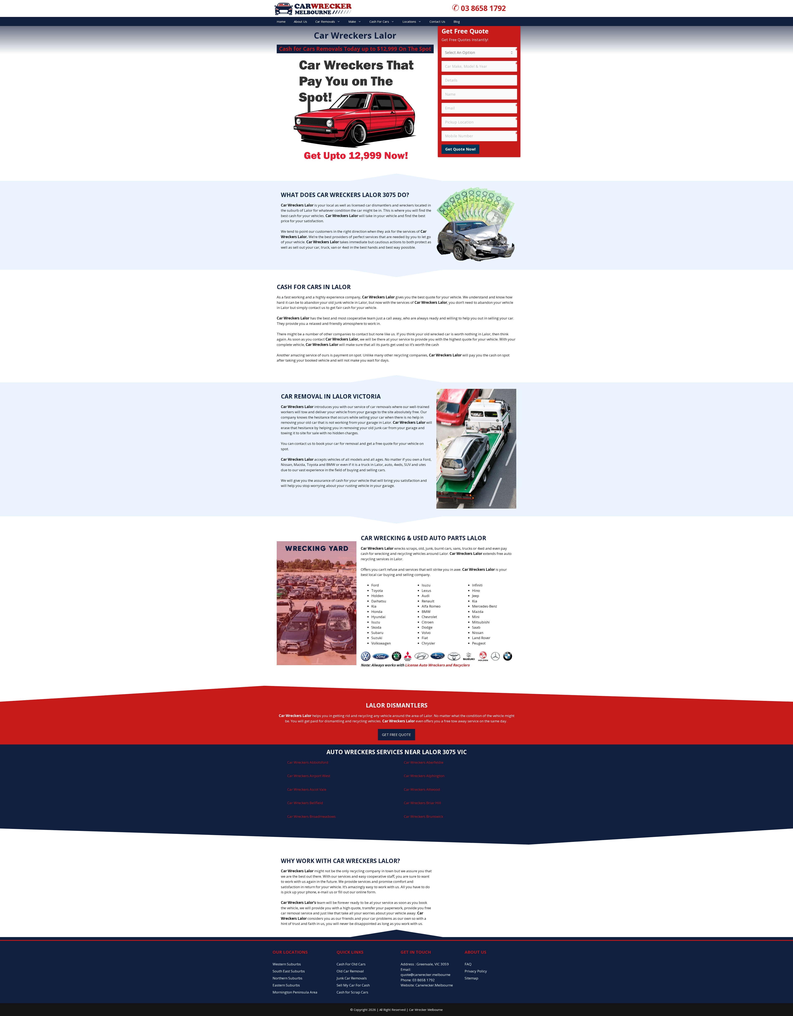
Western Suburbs (287, 964)
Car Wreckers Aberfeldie (423, 762)
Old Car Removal (350, 971)
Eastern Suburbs (286, 985)
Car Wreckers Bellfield (305, 802)
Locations (409, 21)
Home (281, 21)
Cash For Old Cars (351, 964)
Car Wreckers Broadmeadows (311, 816)
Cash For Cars (379, 21)
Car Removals (325, 21)
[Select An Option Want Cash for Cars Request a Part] (479, 52)
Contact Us (437, 21)
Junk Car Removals (352, 978)
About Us (300, 21)
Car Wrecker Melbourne (426, 1010)
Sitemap (471, 978)
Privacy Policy (476, 971)
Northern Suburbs (287, 978)
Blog (456, 21)
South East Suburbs (289, 971)
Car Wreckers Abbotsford (307, 762)
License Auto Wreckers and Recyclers (437, 665)
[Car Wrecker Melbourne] (313, 8)
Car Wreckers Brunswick (423, 816)
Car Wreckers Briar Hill (422, 802)
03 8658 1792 (483, 8)
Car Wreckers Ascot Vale (306, 789)
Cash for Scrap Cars (352, 992)
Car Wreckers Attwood (422, 789)
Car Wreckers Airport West (308, 775)
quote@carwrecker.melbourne (425, 974)
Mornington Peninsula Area (295, 992)
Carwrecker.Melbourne (434, 985)
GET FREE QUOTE (396, 734)
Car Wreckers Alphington (424, 775)
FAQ (468, 964)
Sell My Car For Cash (353, 985)
